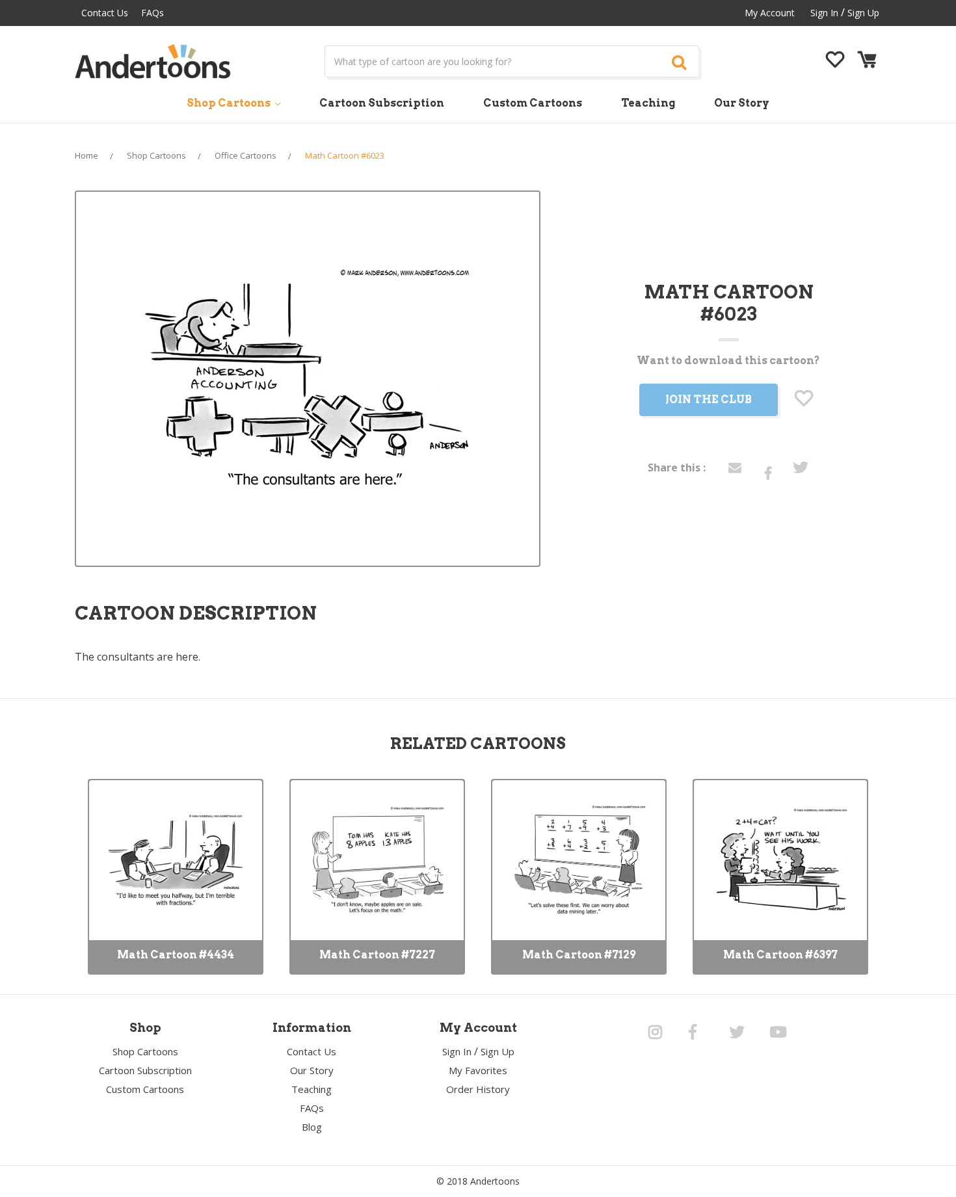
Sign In (456, 1051)
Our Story (741, 103)
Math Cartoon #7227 (377, 955)
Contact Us (104, 13)
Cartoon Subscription (381, 103)
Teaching (648, 103)
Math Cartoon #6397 (780, 955)
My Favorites (478, 1070)
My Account (770, 13)
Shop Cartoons (229, 103)
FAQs (152, 13)
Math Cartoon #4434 (175, 955)
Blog (312, 1126)
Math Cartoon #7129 (578, 955)
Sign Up (863, 13)
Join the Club (708, 399)
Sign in (824, 13)
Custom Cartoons (532, 103)
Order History (478, 1089)
